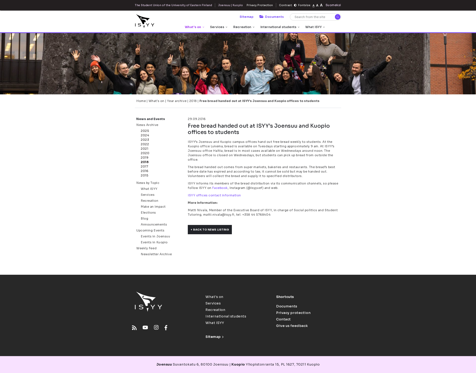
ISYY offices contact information (214, 195)
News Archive (147, 125)
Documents (274, 17)
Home (141, 101)
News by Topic (147, 183)
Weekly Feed (146, 248)
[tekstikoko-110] (317, 5)
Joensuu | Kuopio (230, 5)
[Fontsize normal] (314, 5)
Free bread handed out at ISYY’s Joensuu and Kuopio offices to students (260, 101)
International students (278, 27)
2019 (144, 158)
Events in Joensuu (155, 236)
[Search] (337, 17)
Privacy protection (293, 313)
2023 (145, 140)
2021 (144, 149)
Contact (283, 319)
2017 (144, 166)
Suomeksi (333, 5)
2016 (144, 171)
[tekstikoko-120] (321, 5)
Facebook (220, 188)
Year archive (176, 101)
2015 (144, 175)
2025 (145, 131)
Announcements (154, 224)
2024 (145, 135)
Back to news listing (211, 229)
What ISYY (313, 27)
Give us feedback (292, 326)
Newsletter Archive (156, 254)
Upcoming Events (150, 230)
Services (217, 27)
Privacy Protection (260, 5)
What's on (193, 27)
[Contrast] (295, 5)
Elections (148, 213)
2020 (145, 153)
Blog (144, 218)
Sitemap (247, 17)
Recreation (242, 27)
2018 (193, 101)
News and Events (150, 119)
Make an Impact (153, 207)
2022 (145, 144)
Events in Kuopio (154, 242)
